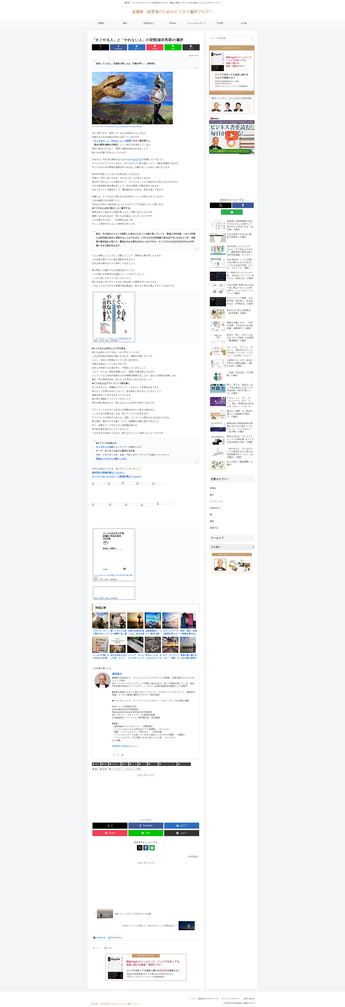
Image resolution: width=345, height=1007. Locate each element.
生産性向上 (116, 764)
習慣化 (97, 764)
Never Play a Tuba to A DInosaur (118, 126)
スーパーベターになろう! (130, 159)
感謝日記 (214, 528)
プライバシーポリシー (231, 999)
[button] (191, 47)
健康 (212, 521)
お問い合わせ (249, 999)
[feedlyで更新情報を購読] (122, 755)
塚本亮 (104, 769)
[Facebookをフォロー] (118, 755)
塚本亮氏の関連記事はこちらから (108, 472)
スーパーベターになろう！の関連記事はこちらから (117, 476)
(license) (139, 126)
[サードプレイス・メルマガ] (231, 102)
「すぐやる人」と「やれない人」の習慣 (111, 141)
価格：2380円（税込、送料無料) (106, 598)
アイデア (154, 764)
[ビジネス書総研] (231, 135)
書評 (105, 764)
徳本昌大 (117, 673)
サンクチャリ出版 (104, 447)
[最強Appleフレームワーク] (146, 967)
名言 (125, 764)
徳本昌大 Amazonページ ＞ (125, 746)
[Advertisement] (146, 796)
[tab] (99, 937)
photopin (133, 126)
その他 (134, 764)
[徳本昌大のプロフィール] (232, 563)
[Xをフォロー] (113, 755)
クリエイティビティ (168, 764)
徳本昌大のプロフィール (208, 999)
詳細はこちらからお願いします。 (112, 458)
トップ (192, 999)
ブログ (143, 764)
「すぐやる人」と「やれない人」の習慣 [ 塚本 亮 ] (113, 338)
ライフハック (185, 764)
